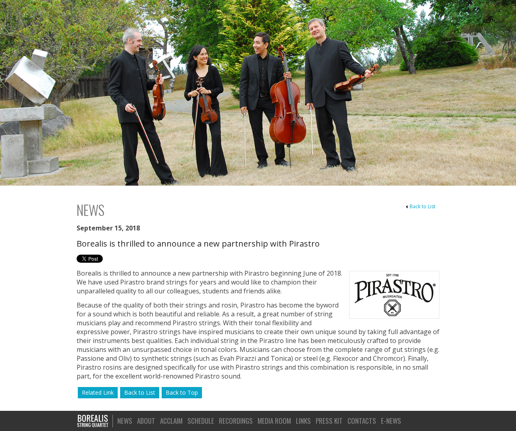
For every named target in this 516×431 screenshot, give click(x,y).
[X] (432, 420)
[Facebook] (420, 420)
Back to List (422, 206)
